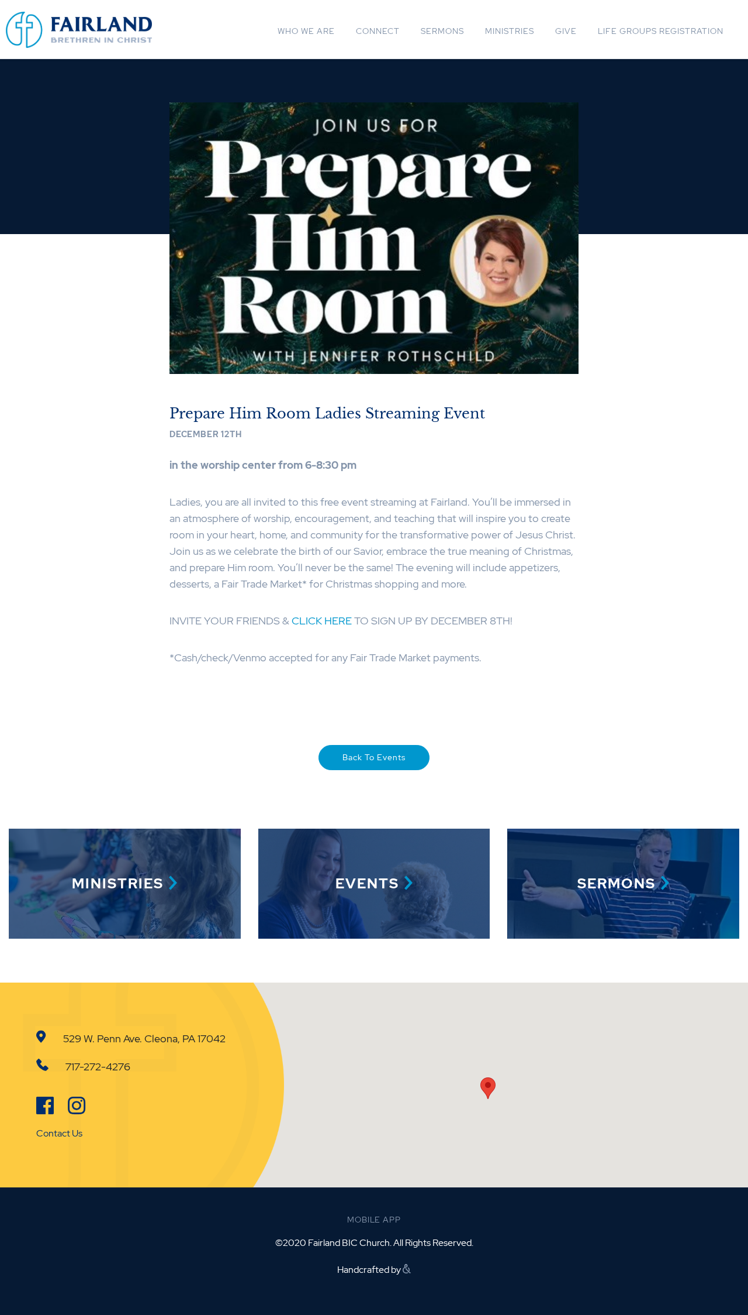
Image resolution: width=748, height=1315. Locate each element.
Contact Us (59, 1133)
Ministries (509, 31)
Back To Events (374, 757)
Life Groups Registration (660, 31)
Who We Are (306, 31)
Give (566, 31)
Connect (378, 31)
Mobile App (373, 1219)
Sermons (442, 31)
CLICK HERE (322, 620)
